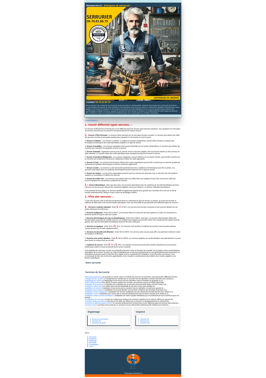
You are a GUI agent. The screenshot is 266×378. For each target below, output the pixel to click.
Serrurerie (92, 337)
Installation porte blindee (94, 290)
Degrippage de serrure (93, 280)
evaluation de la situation (94, 284)
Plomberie (93, 339)
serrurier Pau (145, 323)
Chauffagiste (93, 344)
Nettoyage (93, 341)
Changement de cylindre (94, 279)
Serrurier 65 (144, 321)
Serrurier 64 (96, 321)
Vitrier (91, 346)
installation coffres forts (93, 286)
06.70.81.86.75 (102, 102)
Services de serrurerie (100, 319)
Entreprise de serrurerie (117, 5)
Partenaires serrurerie (132, 373)
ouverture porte (90, 305)
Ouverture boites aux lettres (95, 301)
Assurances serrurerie (93, 277)
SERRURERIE (91, 120)
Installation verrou (91, 294)
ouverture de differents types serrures (98, 303)
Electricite (92, 342)
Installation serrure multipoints (96, 292)
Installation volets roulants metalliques (99, 295)
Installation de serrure (93, 288)
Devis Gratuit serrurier (93, 282)
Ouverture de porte (99, 323)
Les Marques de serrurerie (94, 299)
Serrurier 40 (144, 319)
